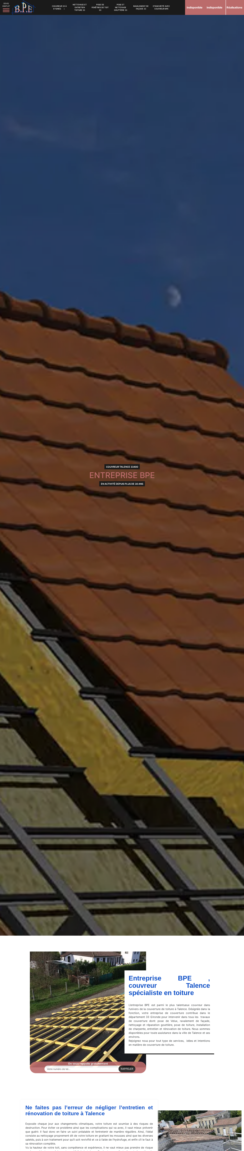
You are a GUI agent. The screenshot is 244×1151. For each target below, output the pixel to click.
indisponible (195, 7)
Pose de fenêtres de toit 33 (100, 7)
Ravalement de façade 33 (141, 7)
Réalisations (234, 7)
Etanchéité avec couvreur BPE (161, 7)
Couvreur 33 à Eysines (59, 7)
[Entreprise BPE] (23, 7)
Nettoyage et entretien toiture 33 (80, 7)
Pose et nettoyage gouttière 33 (120, 7)
